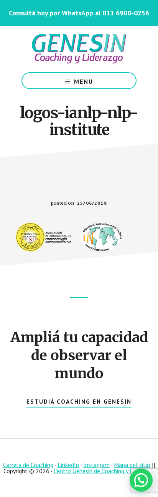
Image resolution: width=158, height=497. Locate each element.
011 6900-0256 (125, 12)
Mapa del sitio (132, 465)
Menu (83, 81)
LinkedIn (68, 465)
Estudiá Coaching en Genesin (79, 401)
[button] (141, 480)
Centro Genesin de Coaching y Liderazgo (104, 471)
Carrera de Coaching (28, 465)
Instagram (96, 465)
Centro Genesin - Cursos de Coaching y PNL (79, 49)
